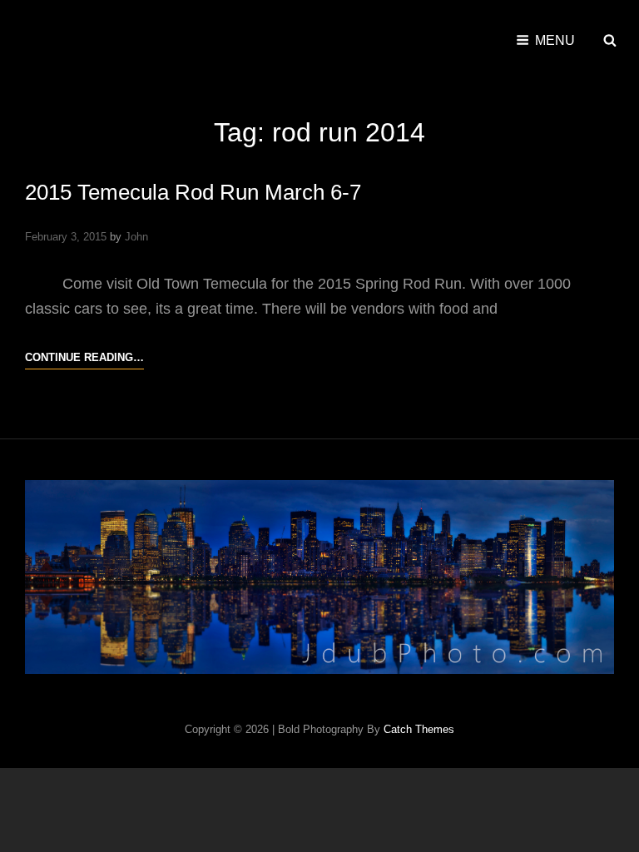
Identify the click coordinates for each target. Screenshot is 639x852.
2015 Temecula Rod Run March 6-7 (193, 192)
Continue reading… (84, 359)
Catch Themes (419, 729)
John (136, 236)
